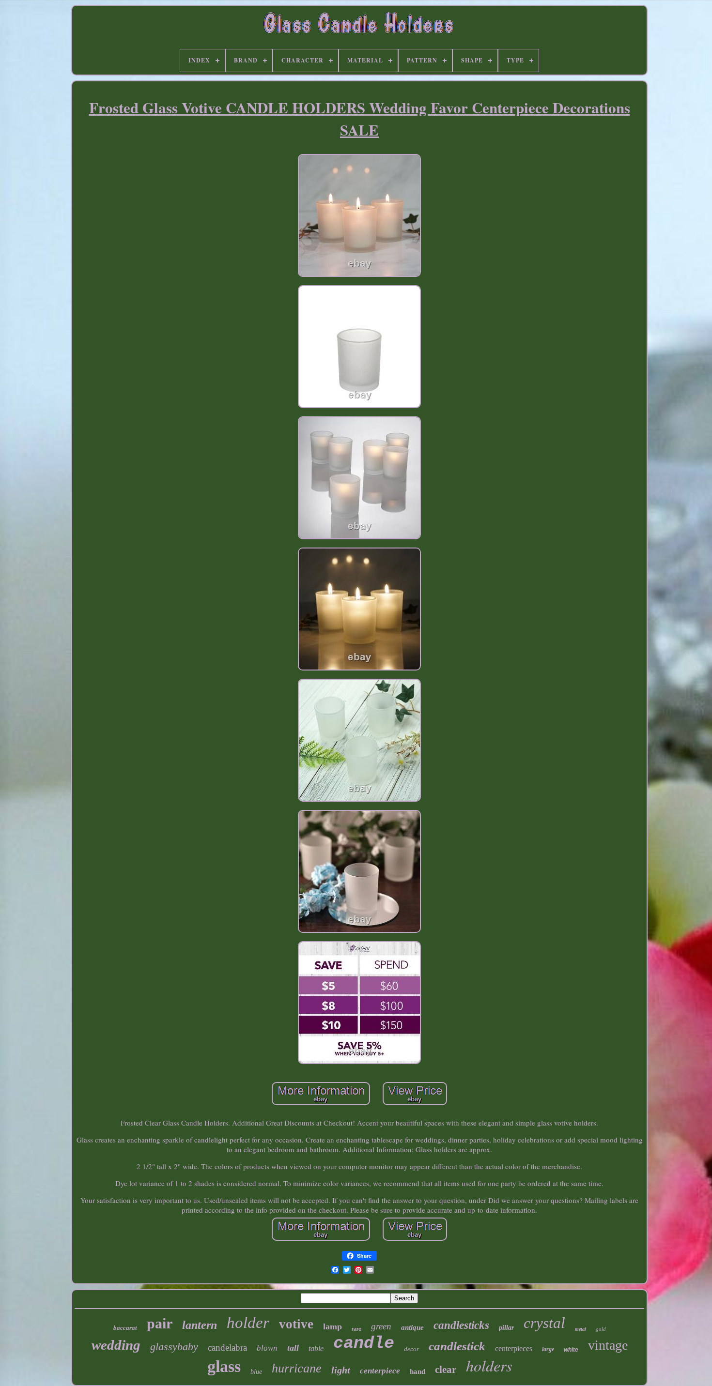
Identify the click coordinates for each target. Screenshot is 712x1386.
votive (296, 1324)
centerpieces (513, 1348)
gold (601, 1329)
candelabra (227, 1347)
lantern (199, 1325)
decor (411, 1349)
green (381, 1326)
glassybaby (174, 1346)
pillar (506, 1327)
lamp (332, 1326)
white (571, 1349)
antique (412, 1327)
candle (363, 1343)
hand (417, 1371)
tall (293, 1348)
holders (489, 1365)
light (340, 1370)
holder (248, 1322)
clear (445, 1369)
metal (580, 1329)
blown (267, 1348)
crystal (544, 1322)
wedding (116, 1345)
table (316, 1348)
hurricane (297, 1368)
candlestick (457, 1346)
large (548, 1349)
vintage (608, 1345)
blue (256, 1371)
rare (356, 1329)
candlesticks (461, 1325)
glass (224, 1366)
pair (159, 1323)
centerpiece (380, 1370)
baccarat (125, 1327)
